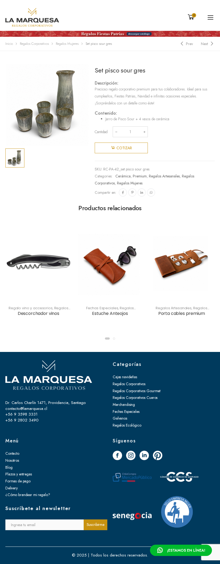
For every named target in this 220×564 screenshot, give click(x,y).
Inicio (9, 43)
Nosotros (12, 460)
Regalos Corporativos (34, 43)
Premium (140, 176)
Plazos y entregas (18, 474)
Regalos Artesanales (164, 176)
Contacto (12, 453)
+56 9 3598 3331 (21, 414)
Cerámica (123, 176)
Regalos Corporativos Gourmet (136, 391)
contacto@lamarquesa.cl (26, 409)
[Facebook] (123, 192)
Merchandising (124, 404)
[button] (107, 338)
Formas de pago (18, 481)
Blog (8, 467)
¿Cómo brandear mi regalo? (27, 494)
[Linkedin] (142, 192)
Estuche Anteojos (110, 313)
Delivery (11, 488)
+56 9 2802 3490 (22, 420)
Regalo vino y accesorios (31, 308)
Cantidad (101, 131)
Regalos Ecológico (127, 425)
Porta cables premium (181, 313)
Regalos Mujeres (67, 43)
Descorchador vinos (38, 313)
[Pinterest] (132, 192)
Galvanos (120, 418)
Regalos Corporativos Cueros (135, 397)
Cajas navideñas (125, 377)
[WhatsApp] (151, 192)
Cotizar (124, 148)
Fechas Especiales (102, 308)
